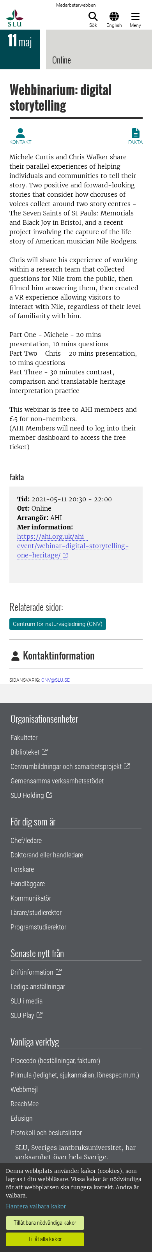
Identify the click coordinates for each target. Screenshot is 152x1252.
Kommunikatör (31, 898)
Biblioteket (25, 752)
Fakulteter (24, 738)
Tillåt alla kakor (45, 1239)
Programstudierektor (38, 927)
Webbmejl (24, 1089)
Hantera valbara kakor (36, 1206)
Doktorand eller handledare (47, 855)
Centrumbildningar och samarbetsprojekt (66, 766)
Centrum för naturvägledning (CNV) (58, 624)
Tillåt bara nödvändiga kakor (45, 1222)
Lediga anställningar (38, 986)
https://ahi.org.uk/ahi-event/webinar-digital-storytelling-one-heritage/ (73, 546)
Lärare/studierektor (36, 912)
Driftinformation (32, 972)
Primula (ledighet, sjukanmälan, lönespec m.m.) (75, 1075)
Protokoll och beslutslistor (46, 1133)
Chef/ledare (26, 840)
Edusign (22, 1118)
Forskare (22, 869)
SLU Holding (27, 795)
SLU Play (22, 1015)
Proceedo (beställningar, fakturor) (55, 1060)
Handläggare (28, 884)
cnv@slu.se (55, 680)
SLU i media (26, 1001)
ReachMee (25, 1104)
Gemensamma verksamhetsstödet (57, 781)
